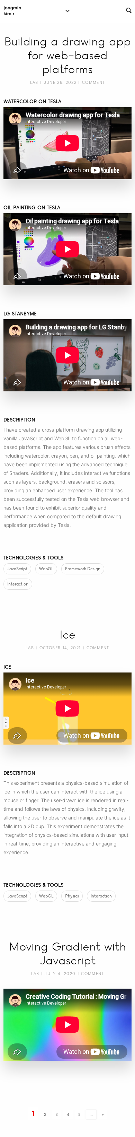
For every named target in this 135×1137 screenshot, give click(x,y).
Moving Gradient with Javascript (67, 953)
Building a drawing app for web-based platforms (67, 55)
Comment (93, 82)
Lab (34, 82)
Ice (67, 635)
